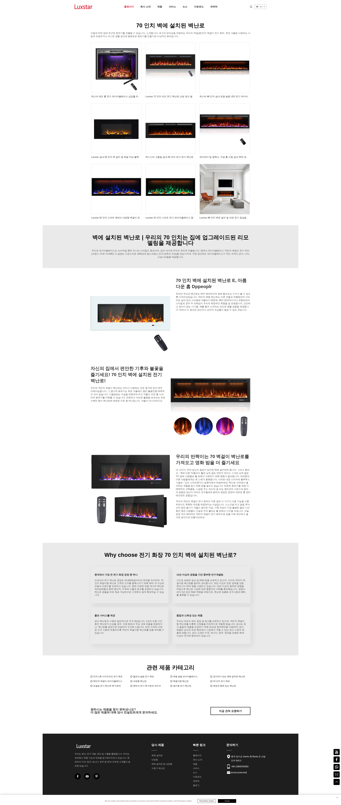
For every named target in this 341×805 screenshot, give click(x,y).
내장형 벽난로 (140, 681)
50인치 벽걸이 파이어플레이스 (107, 681)
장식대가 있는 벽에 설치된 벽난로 (229, 676)
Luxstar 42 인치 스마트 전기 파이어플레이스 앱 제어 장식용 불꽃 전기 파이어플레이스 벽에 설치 (194, 217)
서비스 (172, 6)
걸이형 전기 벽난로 (182, 686)
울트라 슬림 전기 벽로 (143, 676)
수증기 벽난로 (158, 768)
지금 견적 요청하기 (230, 711)
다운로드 (199, 6)
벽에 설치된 (157, 755)
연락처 (214, 6)
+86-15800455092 (240, 766)
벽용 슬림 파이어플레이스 (185, 676)
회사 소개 (145, 6)
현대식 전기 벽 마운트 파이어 (147, 686)
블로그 (196, 785)
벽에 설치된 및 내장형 (161, 764)
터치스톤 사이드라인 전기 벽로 (108, 676)
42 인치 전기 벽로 (221, 681)
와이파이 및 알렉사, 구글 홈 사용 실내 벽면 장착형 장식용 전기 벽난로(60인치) (239, 157)
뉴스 (185, 6)
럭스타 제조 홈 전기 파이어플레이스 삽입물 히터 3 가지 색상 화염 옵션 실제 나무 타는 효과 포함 (140, 96)
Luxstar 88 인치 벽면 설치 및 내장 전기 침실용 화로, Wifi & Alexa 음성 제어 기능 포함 (243, 217)
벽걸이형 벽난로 (181, 681)
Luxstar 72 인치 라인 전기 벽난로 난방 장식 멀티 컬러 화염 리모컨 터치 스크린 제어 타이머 (191, 96)
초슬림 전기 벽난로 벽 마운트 (107, 686)
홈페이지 (129, 6)
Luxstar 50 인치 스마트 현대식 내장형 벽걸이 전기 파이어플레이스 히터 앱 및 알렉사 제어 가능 (139, 217)
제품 (159, 6)
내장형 (154, 760)
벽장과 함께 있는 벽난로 (224, 686)
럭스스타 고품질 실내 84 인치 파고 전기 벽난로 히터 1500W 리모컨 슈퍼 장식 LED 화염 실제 (192, 157)
